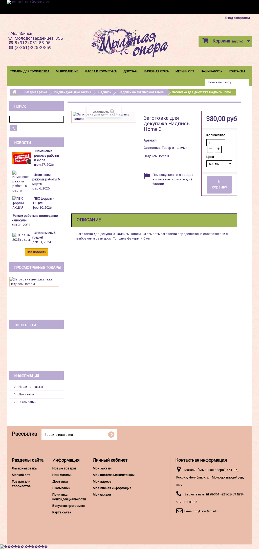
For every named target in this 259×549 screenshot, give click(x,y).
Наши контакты (30, 387)
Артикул (150, 140)
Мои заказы (102, 468)
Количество (215, 135)
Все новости (36, 252)
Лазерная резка (156, 71)
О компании (27, 402)
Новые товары (64, 468)
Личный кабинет (110, 460)
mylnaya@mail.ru (207, 511)
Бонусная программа (68, 506)
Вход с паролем (237, 18)
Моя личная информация (112, 488)
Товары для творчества (29, 71)
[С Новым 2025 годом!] (22, 237)
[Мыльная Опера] (129, 43)
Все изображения (36, 358)
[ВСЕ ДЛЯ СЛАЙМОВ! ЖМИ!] (129, 7)
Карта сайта (61, 512)
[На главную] (14, 92)
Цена (210, 157)
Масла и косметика (101, 71)
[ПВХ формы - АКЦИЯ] (22, 203)
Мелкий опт (185, 71)
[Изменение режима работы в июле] (22, 158)
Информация (26, 376)
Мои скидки (102, 494)
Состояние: (152, 148)
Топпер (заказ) (37, 349)
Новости (22, 143)
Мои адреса (102, 481)
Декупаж (130, 71)
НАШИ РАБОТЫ (211, 71)
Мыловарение (67, 71)
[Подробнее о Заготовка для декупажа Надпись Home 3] (34, 282)
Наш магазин (62, 475)
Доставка (26, 394)
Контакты (237, 71)
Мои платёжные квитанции (114, 475)
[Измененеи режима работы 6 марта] (22, 181)
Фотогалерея (25, 325)
